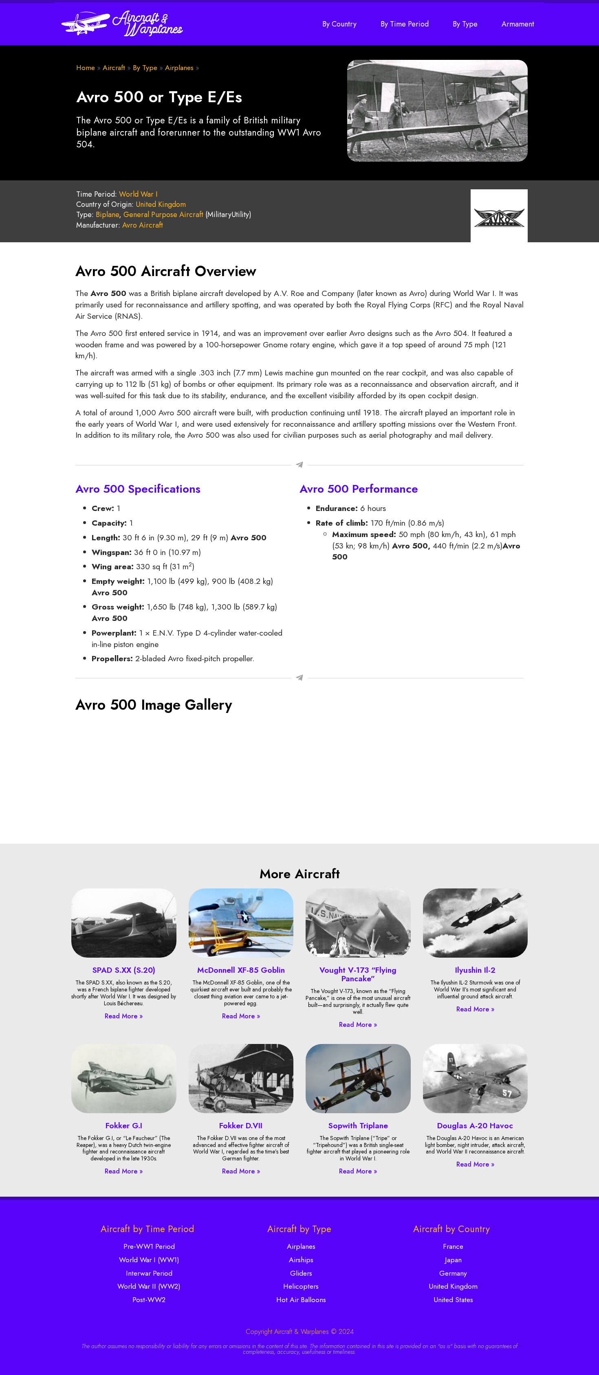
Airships (301, 1259)
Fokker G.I (124, 1125)
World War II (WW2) (149, 1286)
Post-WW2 (148, 1299)
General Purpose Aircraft (163, 214)
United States (453, 1299)
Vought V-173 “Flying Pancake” (357, 974)
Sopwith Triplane (358, 1125)
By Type (465, 24)
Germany (453, 1273)
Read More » (124, 1016)
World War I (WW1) (149, 1259)
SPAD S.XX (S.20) (123, 970)
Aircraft (114, 67)
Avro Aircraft (142, 225)
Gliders (301, 1273)
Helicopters (301, 1286)
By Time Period (405, 24)
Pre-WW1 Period (149, 1246)
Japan (453, 1259)
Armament (518, 24)
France (453, 1246)
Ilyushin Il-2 (475, 970)
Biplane (107, 214)
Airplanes (179, 67)
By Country (339, 24)
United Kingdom (161, 204)
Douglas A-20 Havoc (475, 1125)
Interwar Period (149, 1273)
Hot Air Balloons (301, 1299)
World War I (138, 194)
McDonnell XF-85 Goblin (241, 970)
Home (85, 67)
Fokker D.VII (240, 1125)
